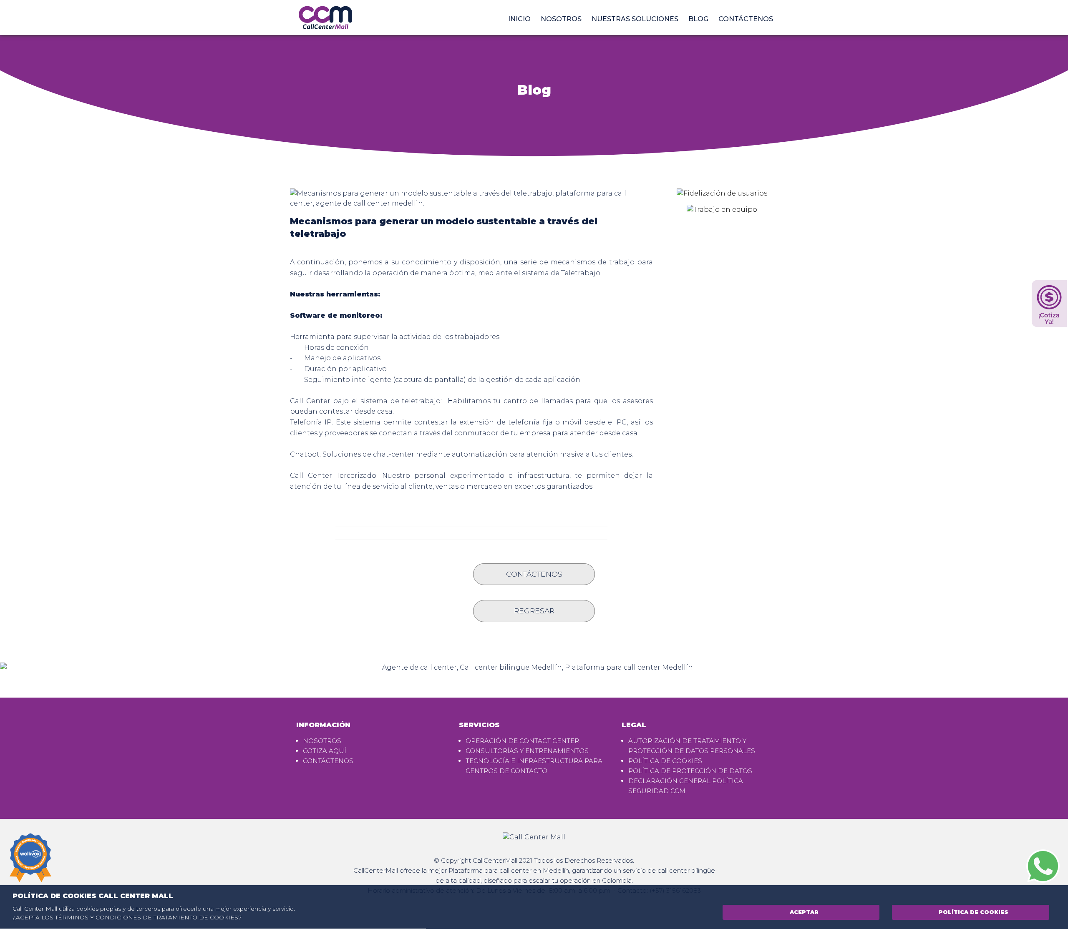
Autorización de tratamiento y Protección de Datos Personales (691, 746)
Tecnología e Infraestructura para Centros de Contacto (534, 766)
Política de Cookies (972, 912)
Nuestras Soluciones (635, 19)
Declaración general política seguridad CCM (685, 786)
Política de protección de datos (690, 771)
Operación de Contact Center (522, 741)
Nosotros (561, 19)
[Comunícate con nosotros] (1043, 865)
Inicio (519, 19)
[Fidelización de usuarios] (722, 196)
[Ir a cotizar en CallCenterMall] (1049, 304)
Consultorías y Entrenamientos (527, 751)
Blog (698, 19)
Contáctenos (745, 19)
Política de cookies (665, 761)
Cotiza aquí (324, 751)
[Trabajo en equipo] (722, 212)
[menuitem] (519, 19)
